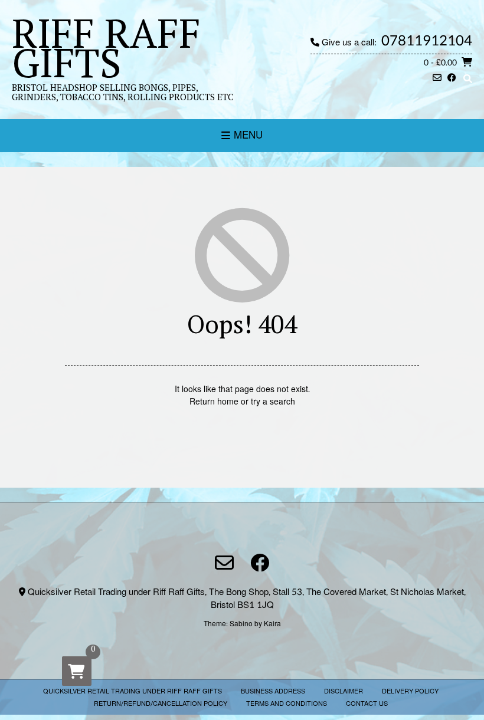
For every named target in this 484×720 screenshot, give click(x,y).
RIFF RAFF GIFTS (106, 47)
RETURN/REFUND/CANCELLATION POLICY (160, 703)
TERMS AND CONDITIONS (286, 703)
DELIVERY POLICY (410, 691)
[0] (76, 671)
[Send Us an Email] (437, 79)
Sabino (241, 623)
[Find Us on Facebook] (451, 79)
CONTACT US (367, 703)
